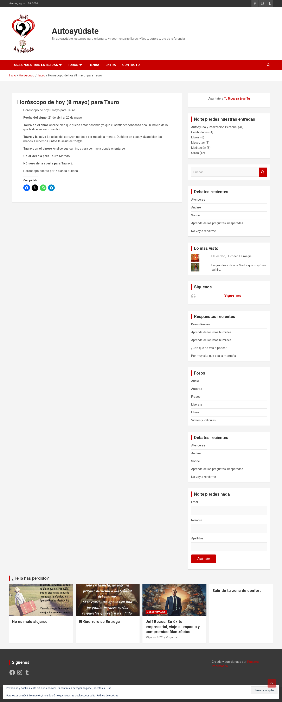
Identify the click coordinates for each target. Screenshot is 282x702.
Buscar (263, 172)
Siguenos (203, 286)
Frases (195, 397)
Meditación (198, 148)
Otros (195, 153)
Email (194, 502)
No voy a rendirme (203, 231)
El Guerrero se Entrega (99, 621)
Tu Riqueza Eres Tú (237, 98)
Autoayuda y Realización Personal (214, 127)
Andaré (196, 207)
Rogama (171, 637)
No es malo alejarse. (30, 621)
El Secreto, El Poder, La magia (231, 256)
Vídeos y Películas (203, 420)
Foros (73, 65)
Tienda (93, 65)
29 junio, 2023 (155, 637)
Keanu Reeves (200, 324)
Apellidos (197, 538)
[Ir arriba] (272, 683)
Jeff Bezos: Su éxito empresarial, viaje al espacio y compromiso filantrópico (173, 626)
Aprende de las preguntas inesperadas (217, 223)
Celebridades (200, 132)
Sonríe (195, 215)
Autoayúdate (75, 31)
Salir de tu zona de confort (236, 590)
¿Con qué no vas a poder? (209, 348)
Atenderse (198, 199)
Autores (196, 389)
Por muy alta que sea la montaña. (214, 356)
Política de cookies (107, 695)
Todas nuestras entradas (35, 65)
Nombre (196, 520)
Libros (195, 137)
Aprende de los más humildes (211, 332)
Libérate (196, 404)
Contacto (131, 65)
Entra (110, 65)
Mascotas (198, 142)
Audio (195, 381)
